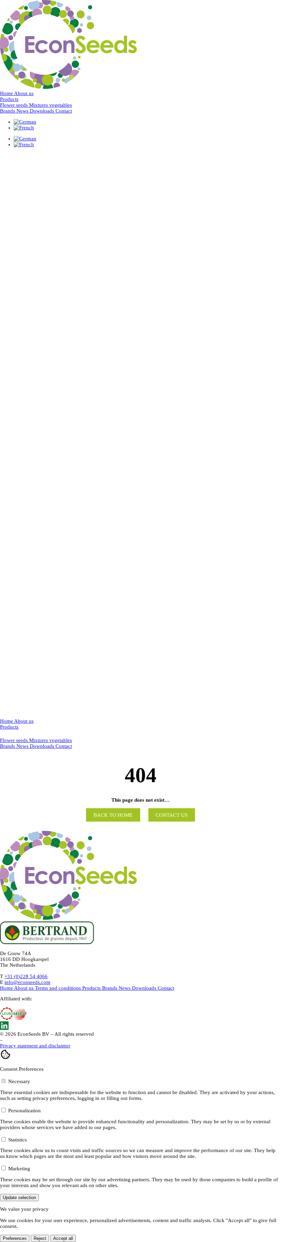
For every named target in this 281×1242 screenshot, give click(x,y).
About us (24, 93)
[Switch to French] (24, 127)
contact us (171, 815)
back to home (113, 815)
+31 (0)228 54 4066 (26, 976)
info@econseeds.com (27, 982)
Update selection (19, 1197)
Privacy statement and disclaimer (35, 1045)
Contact (64, 111)
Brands (8, 111)
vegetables (60, 740)
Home (7, 93)
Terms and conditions (58, 988)
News (23, 111)
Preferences (15, 1238)
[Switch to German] (25, 122)
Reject (40, 1238)
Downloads (43, 111)
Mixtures (39, 740)
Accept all (63, 1238)
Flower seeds (14, 740)
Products (9, 99)
